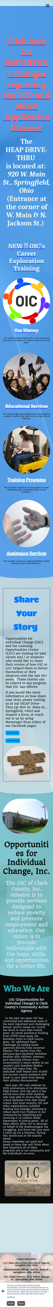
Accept (11, 1303)
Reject (21, 1303)
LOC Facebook (13, 741)
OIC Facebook (12, 733)
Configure (11, 1297)
